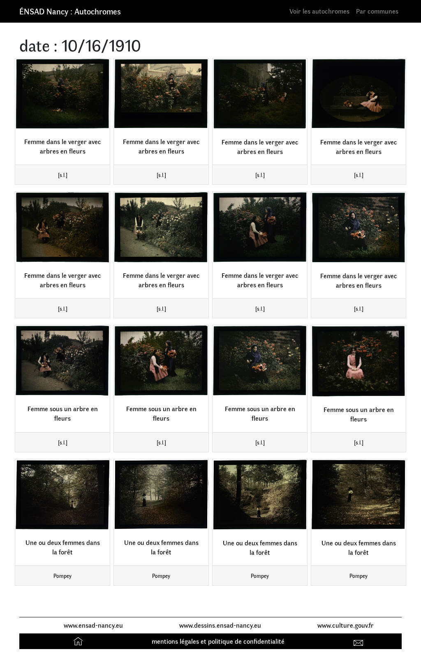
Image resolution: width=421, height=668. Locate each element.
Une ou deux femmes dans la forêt (62, 547)
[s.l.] (62, 174)
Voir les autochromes (319, 11)
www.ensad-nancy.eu (93, 625)
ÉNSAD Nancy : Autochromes (70, 10)
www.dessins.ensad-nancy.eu (220, 625)
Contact (359, 641)
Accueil (79, 641)
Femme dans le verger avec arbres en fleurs (62, 146)
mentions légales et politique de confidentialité (218, 641)
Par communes (377, 11)
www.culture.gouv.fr (345, 625)
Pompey (62, 575)
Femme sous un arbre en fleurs (63, 413)
